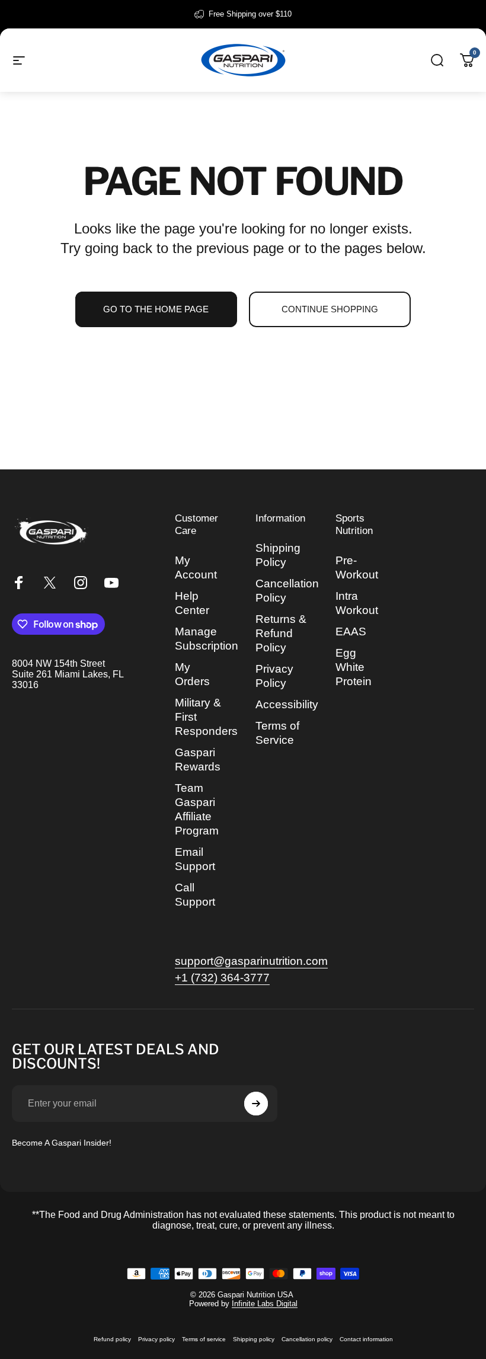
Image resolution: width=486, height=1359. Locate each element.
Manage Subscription (206, 638)
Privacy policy (156, 1339)
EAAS (350, 631)
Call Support (195, 894)
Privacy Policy (274, 676)
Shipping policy (253, 1339)
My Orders (192, 674)
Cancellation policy (307, 1339)
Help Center (192, 603)
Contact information (366, 1339)
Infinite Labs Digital (265, 1303)
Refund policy (112, 1339)
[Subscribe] (256, 1103)
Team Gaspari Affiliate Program (197, 809)
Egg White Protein (353, 667)
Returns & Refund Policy (280, 633)
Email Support (195, 859)
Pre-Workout (356, 567)
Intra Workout (356, 603)
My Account (196, 567)
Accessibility (286, 704)
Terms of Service (277, 733)
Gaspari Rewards (197, 759)
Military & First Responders (206, 716)
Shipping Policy (277, 555)
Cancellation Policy (287, 590)
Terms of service (204, 1339)
